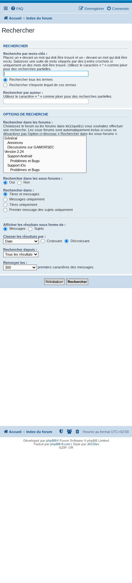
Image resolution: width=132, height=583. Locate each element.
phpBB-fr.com (60, 444)
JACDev (93, 444)
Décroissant (79, 241)
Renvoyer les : (15, 263)
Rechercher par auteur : (23, 92)
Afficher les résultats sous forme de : (34, 225)
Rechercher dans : (18, 190)
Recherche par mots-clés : (25, 54)
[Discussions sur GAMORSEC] (45, 147)
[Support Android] (45, 156)
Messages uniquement (26, 199)
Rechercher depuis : (20, 249)
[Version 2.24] (45, 152)
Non (26, 182)
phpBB (51, 440)
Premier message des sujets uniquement (40, 210)
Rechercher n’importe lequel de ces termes (42, 85)
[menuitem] (17, 8)
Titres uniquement (22, 204)
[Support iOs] (45, 165)
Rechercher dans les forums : (28, 122)
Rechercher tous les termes (30, 79)
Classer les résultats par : (24, 236)
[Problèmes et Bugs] (45, 161)
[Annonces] (45, 143)
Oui (11, 182)
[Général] (45, 138)
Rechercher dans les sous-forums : (32, 178)
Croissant (54, 241)
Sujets (38, 228)
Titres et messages (23, 194)
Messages (17, 228)
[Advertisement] (66, 357)
